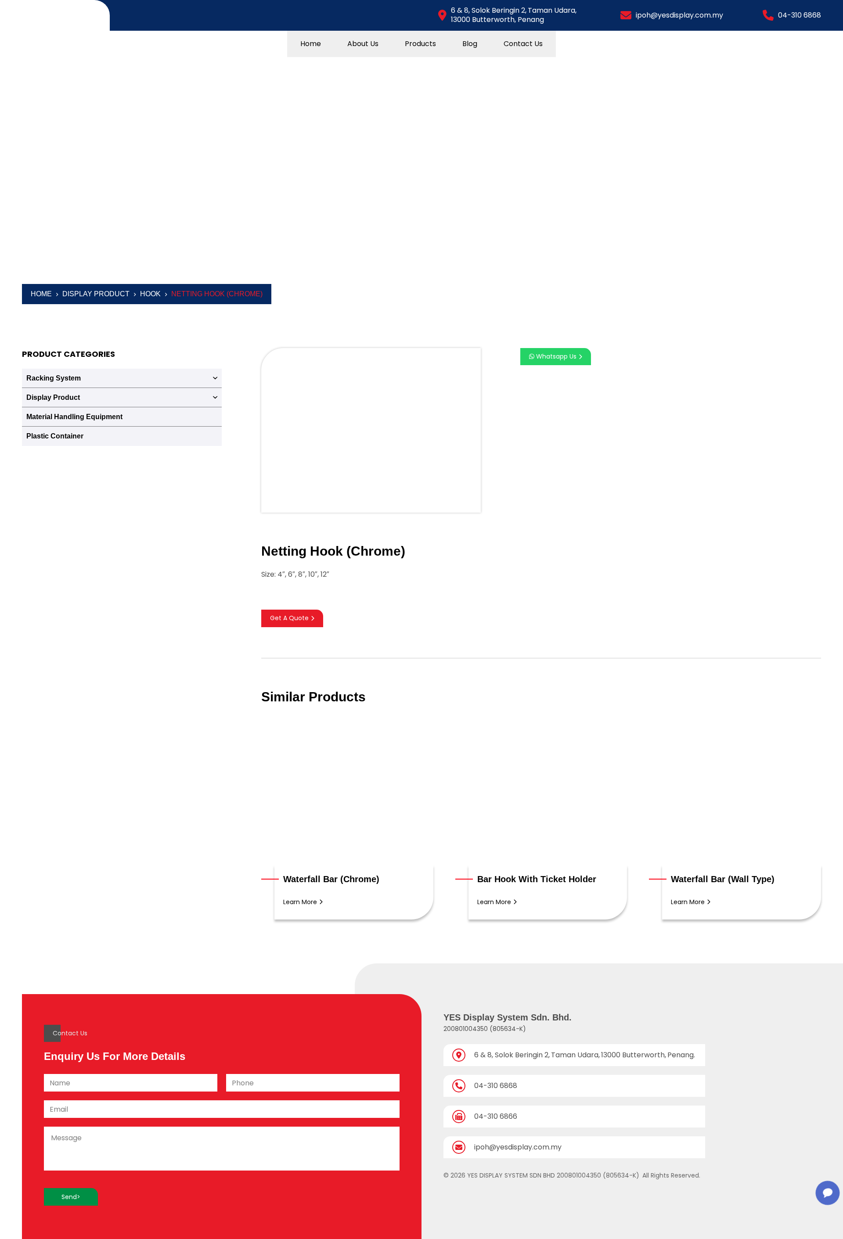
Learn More (300, 902)
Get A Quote (289, 618)
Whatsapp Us (555, 356)
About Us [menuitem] (362, 44)
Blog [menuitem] (469, 44)
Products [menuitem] (420, 44)
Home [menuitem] (310, 44)
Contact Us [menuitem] (523, 44)
